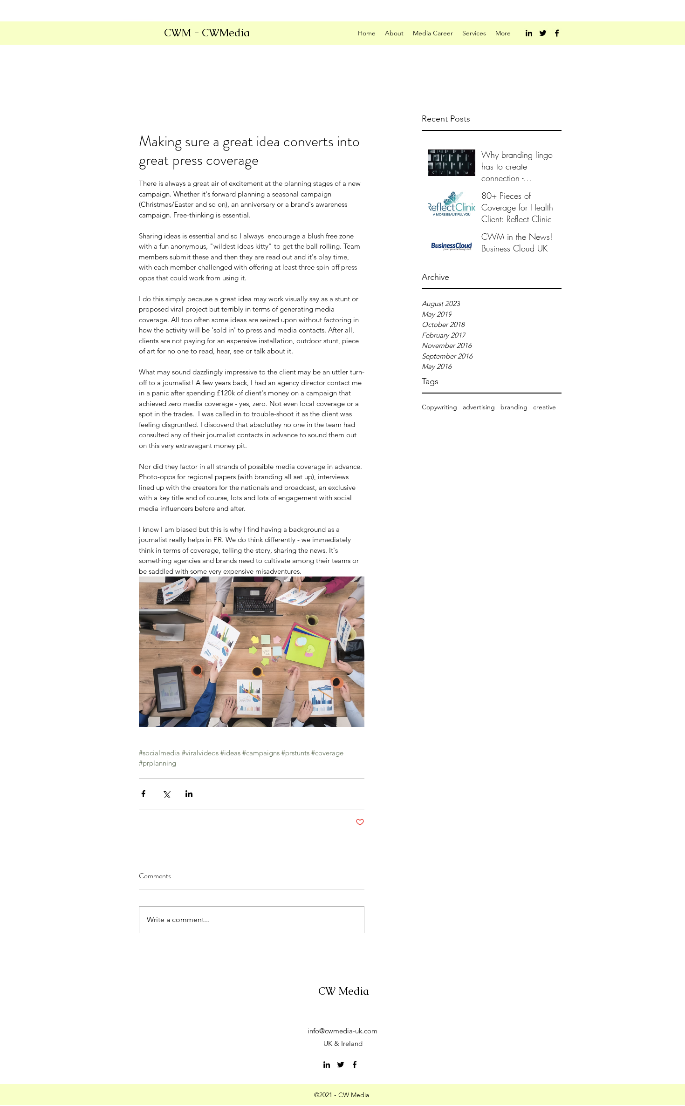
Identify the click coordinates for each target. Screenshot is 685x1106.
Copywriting (439, 407)
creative (544, 407)
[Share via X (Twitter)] (166, 793)
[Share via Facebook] (143, 793)
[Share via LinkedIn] (189, 793)
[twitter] (543, 33)
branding (513, 407)
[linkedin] (529, 33)
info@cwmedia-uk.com (342, 1030)
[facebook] (557, 33)
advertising (479, 407)
